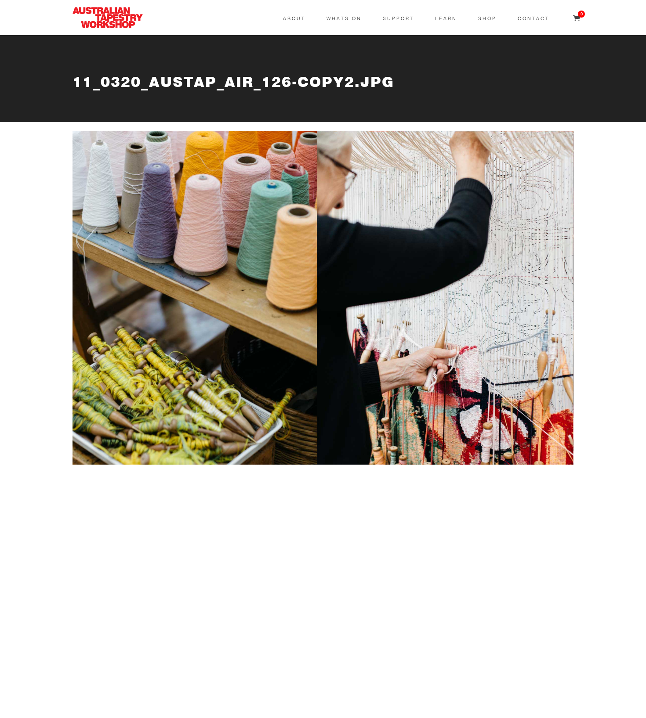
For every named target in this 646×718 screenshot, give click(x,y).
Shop (487, 18)
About (294, 18)
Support (398, 18)
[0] (576, 18)
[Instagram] (277, 531)
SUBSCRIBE (93, 526)
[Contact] (277, 498)
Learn (446, 18)
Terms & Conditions (104, 653)
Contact (533, 18)
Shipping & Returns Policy (115, 694)
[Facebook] (277, 564)
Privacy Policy (95, 674)
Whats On (344, 18)
